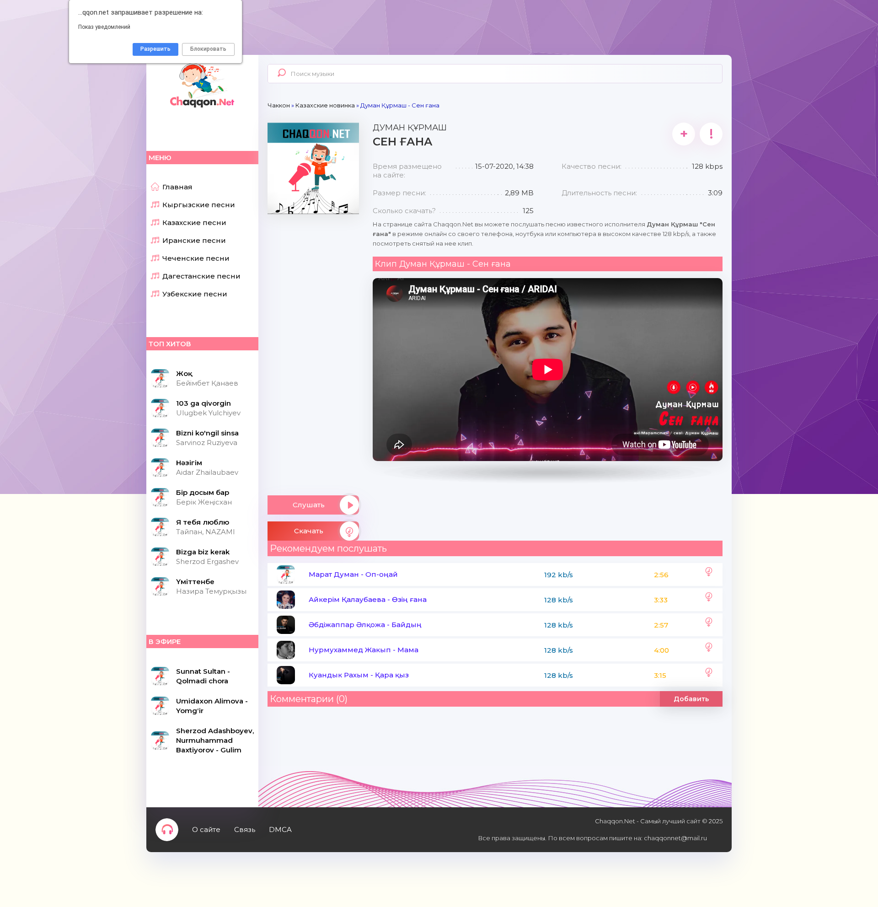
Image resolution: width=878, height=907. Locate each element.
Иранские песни (194, 240)
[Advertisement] (313, 351)
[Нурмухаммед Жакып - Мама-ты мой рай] (708, 650)
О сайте (206, 829)
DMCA (280, 829)
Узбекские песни (194, 294)
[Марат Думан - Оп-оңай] (708, 574)
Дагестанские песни (201, 276)
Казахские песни (194, 222)
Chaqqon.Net (201, 84)
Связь (244, 829)
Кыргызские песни (198, 204)
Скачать (308, 530)
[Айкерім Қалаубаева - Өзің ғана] (708, 599)
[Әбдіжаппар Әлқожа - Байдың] (708, 625)
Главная (177, 186)
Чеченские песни (196, 258)
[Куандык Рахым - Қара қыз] (708, 675)
